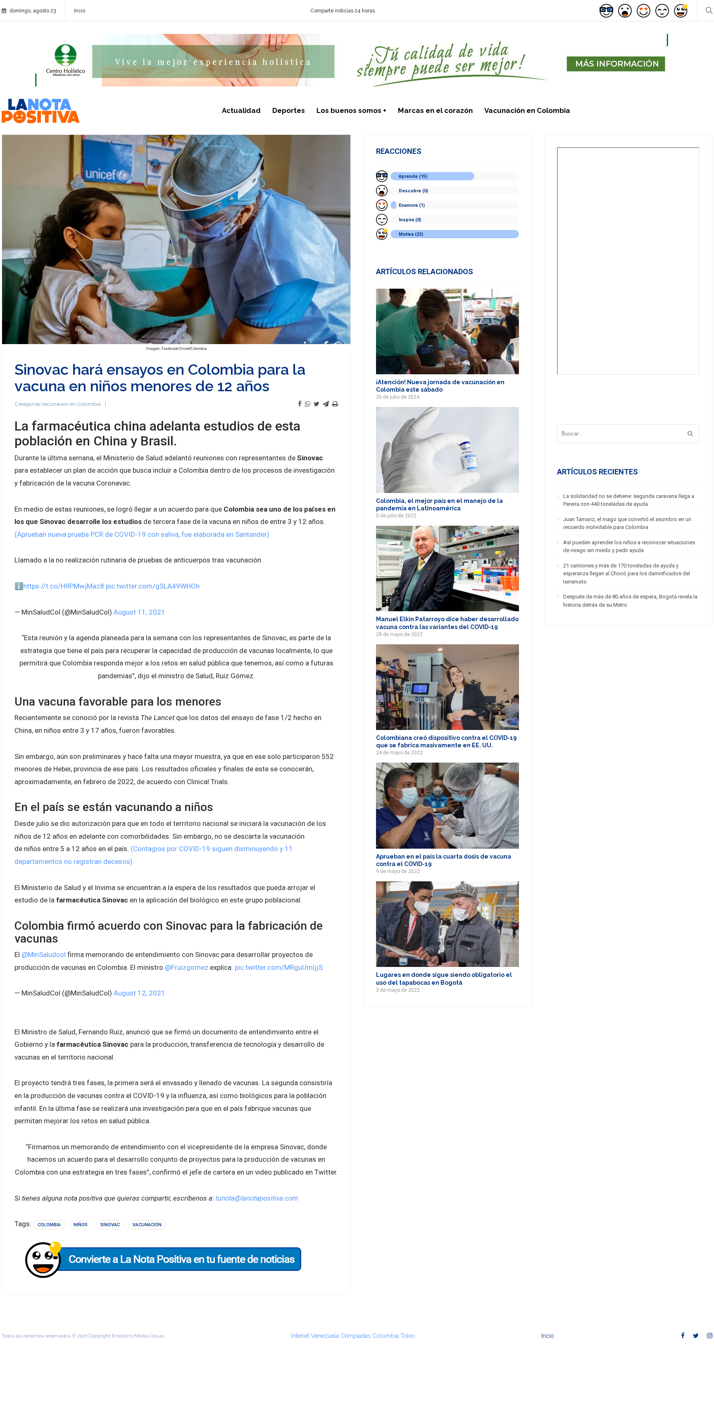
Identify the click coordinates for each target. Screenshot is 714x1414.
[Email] (326, 404)
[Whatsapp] (307, 404)
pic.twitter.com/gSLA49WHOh (153, 586)
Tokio (407, 1336)
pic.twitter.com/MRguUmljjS (279, 967)
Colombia (49, 1224)
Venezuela (325, 1336)
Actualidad (241, 110)
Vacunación (147, 1224)
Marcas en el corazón (435, 110)
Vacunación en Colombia (527, 110)
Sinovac (110, 1224)
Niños (81, 1224)
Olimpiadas (355, 1336)
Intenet (300, 1336)
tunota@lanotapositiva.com (257, 1198)
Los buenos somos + (351, 110)
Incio (79, 11)
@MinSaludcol (43, 954)
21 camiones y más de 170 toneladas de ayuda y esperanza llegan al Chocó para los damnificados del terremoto (626, 573)
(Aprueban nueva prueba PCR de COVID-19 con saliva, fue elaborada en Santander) (141, 534)
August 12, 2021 (139, 993)
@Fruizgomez (186, 967)
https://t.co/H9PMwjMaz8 (63, 586)
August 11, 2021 (139, 612)
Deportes (288, 110)
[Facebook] (300, 404)
